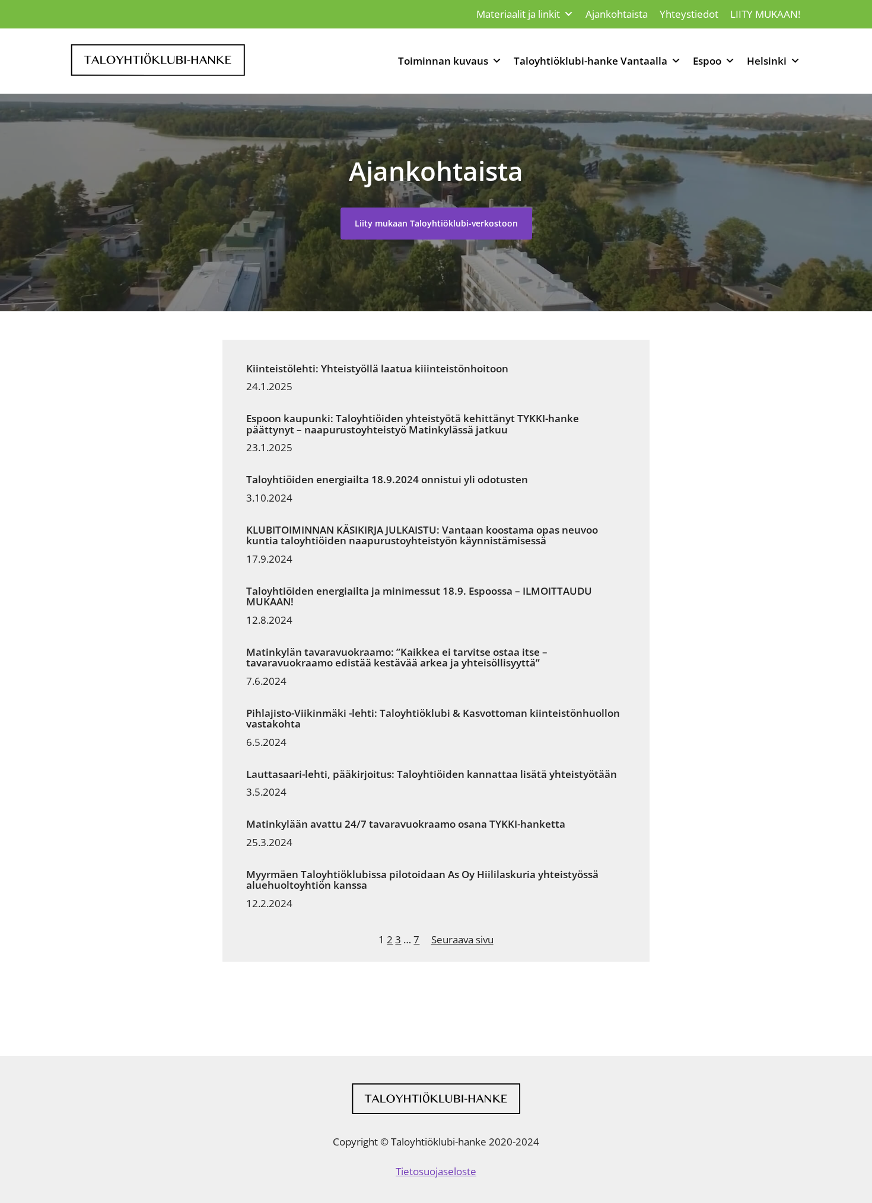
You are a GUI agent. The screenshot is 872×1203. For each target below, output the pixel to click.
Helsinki (767, 61)
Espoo (707, 61)
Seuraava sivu (462, 939)
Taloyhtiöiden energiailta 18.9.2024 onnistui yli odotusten (387, 479)
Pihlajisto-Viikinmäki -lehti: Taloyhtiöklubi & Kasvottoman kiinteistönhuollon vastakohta (433, 719)
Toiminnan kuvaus (443, 61)
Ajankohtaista (616, 14)
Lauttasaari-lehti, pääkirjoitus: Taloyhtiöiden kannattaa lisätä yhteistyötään (431, 774)
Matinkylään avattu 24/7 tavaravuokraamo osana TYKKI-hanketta (405, 824)
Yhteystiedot (689, 14)
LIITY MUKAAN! (765, 14)
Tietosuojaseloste (436, 1171)
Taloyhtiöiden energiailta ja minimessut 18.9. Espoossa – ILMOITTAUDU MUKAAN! (419, 597)
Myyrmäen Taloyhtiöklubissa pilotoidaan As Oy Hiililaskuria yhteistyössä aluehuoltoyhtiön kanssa (422, 880)
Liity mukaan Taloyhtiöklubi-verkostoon (436, 223)
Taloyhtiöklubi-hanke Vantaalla (590, 61)
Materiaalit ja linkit (518, 14)
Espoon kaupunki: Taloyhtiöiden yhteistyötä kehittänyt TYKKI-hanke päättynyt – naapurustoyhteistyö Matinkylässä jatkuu (412, 424)
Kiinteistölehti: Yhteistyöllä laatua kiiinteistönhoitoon (377, 368)
